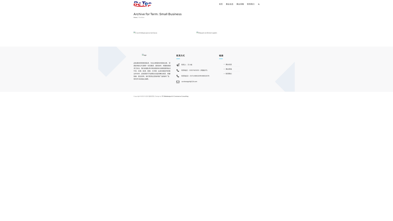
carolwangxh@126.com (189, 81)
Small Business (185, 32)
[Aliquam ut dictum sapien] (202, 34)
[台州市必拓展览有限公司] (142, 4)
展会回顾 (240, 4)
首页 (221, 4)
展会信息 (229, 4)
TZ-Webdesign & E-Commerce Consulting (175, 96)
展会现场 (229, 69)
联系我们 (251, 4)
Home (135, 17)
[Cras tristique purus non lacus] (139, 34)
